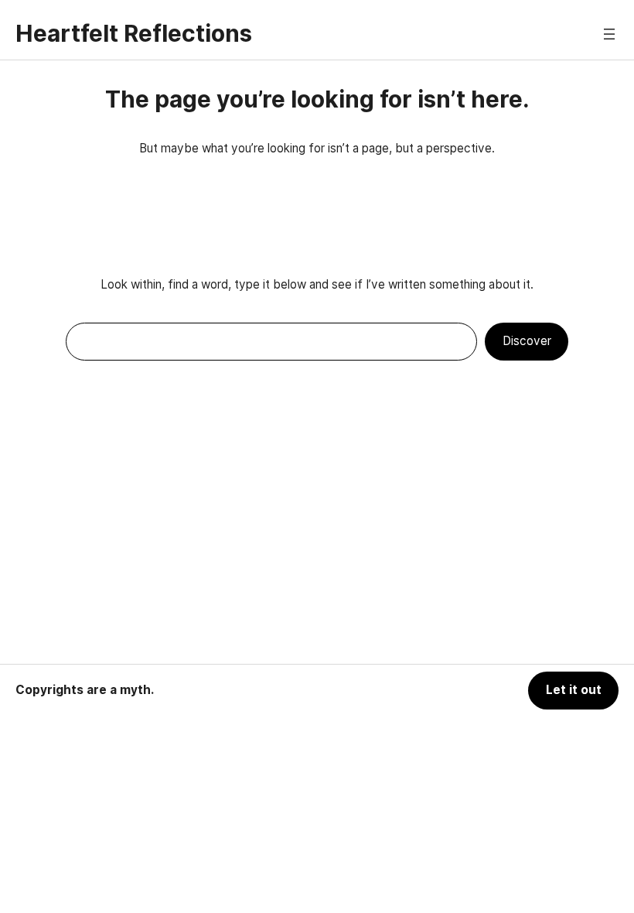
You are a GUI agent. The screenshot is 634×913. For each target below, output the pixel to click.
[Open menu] (609, 34)
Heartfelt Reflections (133, 33)
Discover (527, 340)
